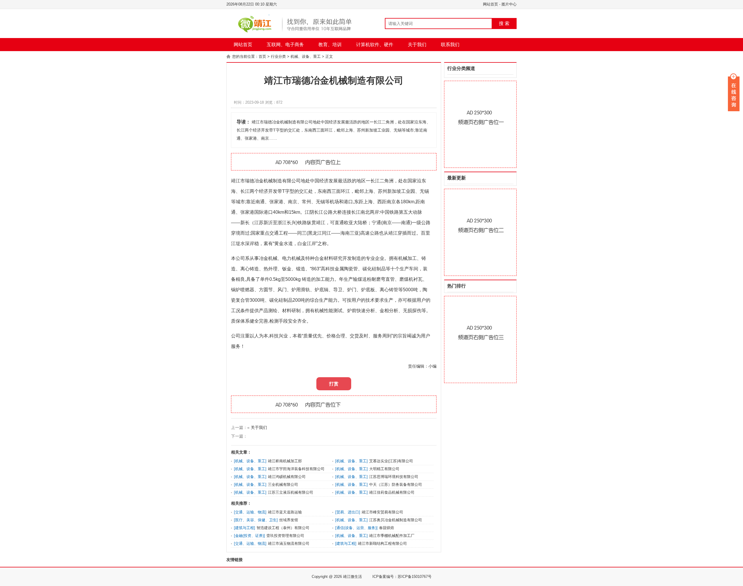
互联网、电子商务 (285, 44)
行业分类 (278, 56)
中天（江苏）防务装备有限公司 (395, 484)
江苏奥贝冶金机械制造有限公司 (395, 520)
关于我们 (417, 44)
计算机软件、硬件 (374, 44)
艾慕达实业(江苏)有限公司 (391, 461)
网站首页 (490, 4)
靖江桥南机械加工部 (285, 461)
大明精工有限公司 (384, 469)
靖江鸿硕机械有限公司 (287, 476)
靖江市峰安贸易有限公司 (382, 512)
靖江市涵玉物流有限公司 (288, 543)
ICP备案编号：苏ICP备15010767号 (402, 576)
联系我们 (450, 44)
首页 (262, 56)
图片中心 (509, 4)
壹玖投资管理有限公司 (285, 535)
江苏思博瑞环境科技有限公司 (393, 476)
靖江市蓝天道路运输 (285, 512)
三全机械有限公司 (283, 484)
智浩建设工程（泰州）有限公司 (283, 528)
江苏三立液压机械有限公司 (290, 492)
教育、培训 (330, 44)
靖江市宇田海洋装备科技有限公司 (296, 469)
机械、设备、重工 (306, 56)
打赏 (333, 383)
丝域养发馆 (288, 520)
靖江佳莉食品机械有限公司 (391, 492)
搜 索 (504, 23)
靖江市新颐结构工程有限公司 (382, 543)
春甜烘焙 (386, 528)
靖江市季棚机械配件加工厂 (391, 535)
